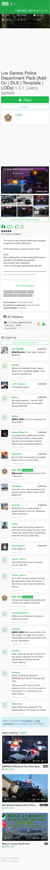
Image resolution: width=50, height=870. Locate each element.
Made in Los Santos (10, 860)
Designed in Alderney (10, 858)
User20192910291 (20, 612)
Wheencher (17, 703)
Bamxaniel (16, 453)
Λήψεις (10, 228)
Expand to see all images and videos (25, 219)
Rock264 (16, 505)
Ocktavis (16, 628)
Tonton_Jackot (19, 558)
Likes (22, 228)
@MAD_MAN (18, 419)
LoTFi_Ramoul (18, 383)
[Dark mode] (42, 10)
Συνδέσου (28, 720)
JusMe (18, 114)
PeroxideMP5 (18, 348)
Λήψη (26, 99)
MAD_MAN (17, 470)
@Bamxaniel (17, 473)
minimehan (17, 486)
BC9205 (15, 365)
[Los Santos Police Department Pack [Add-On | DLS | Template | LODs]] (25, 180)
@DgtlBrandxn (18, 352)
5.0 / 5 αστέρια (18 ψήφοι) (11, 234)
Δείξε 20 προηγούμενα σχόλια (25, 342)
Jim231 (15, 523)
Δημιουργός (27, 470)
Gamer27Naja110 (19, 432)
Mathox (15, 397)
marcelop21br (18, 545)
